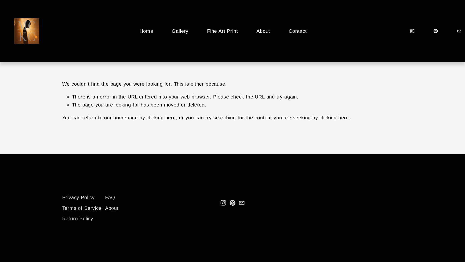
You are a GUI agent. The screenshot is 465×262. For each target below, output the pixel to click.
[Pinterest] (435, 31)
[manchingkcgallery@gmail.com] (459, 31)
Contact (298, 31)
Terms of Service (82, 208)
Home (146, 31)
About (263, 31)
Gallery (180, 31)
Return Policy (77, 218)
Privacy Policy (78, 197)
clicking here (161, 117)
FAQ (110, 197)
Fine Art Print (222, 31)
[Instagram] (412, 31)
